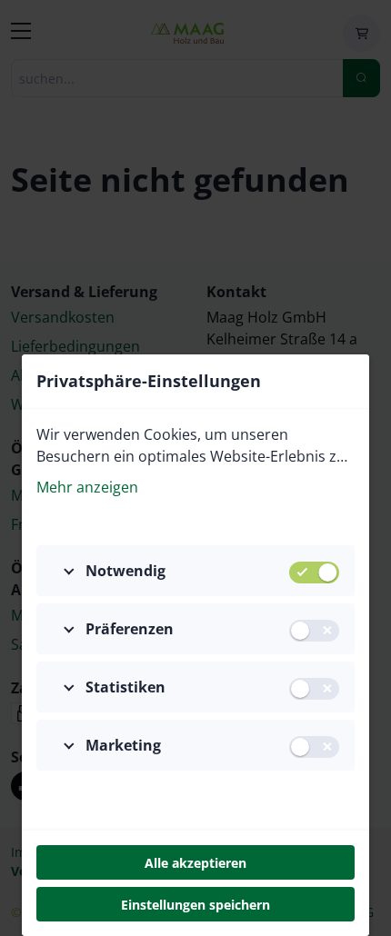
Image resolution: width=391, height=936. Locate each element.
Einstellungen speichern (195, 904)
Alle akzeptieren (195, 862)
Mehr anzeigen (87, 487)
